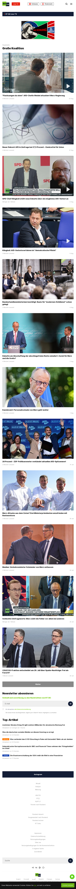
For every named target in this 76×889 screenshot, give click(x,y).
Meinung (38, 789)
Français (49, 879)
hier (35, 885)
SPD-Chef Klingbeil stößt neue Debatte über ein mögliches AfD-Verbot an (35, 199)
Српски (57, 879)
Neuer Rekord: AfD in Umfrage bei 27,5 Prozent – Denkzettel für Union (33, 147)
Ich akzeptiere (18, 709)
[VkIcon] (36, 867)
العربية (34, 879)
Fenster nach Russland (38, 804)
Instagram (38, 774)
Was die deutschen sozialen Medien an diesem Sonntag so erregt (28, 732)
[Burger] (71, 4)
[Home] (5, 4)
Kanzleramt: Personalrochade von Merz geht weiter (25, 410)
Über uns (38, 842)
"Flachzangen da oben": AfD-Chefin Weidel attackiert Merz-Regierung (33, 95)
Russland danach (38, 814)
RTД (38, 798)
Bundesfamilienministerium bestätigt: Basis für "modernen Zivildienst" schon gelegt (37, 303)
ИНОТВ (38, 795)
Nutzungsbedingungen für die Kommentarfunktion (38, 845)
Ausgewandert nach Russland (38, 817)
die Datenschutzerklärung (23, 709)
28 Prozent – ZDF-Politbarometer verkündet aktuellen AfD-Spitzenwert (34, 461)
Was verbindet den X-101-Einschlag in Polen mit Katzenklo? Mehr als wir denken (41, 739)
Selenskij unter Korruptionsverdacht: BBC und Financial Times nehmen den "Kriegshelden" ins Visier (38, 747)
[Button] (70, 703)
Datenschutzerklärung (38, 836)
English (18, 879)
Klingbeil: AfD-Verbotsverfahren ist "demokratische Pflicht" (29, 250)
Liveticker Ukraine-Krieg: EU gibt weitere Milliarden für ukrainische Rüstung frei (33, 725)
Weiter (38, 684)
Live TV (15, 4)
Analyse (38, 786)
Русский (26, 879)
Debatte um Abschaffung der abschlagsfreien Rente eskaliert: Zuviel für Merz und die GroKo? (37, 357)
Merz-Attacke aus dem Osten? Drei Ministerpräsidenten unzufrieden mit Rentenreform (34, 514)
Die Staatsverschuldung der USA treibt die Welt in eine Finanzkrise (36, 755)
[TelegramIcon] (32, 867)
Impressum (38, 833)
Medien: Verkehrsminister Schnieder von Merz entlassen (27, 567)
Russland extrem (38, 820)
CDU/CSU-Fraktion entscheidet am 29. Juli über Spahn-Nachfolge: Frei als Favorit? (35, 671)
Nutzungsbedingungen (38, 839)
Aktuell (38, 783)
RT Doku (38, 823)
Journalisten (38, 851)
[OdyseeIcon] (43, 867)
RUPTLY (38, 801)
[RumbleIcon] (39, 867)
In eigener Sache (38, 848)
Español (41, 879)
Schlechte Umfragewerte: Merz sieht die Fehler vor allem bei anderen (33, 619)
